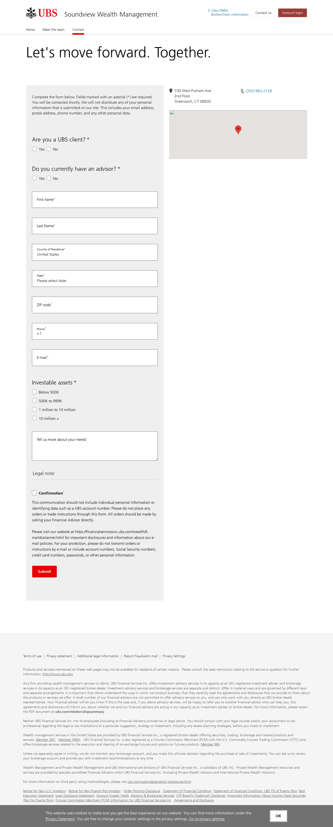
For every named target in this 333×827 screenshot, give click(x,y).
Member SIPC (46, 740)
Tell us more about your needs (61, 439)
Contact (78, 30)
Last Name (45, 225)
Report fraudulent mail (140, 656)
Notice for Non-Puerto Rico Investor (95, 791)
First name (45, 199)
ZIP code (44, 305)
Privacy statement (59, 656)
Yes (41, 149)
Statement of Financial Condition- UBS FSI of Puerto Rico (255, 791)
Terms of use (32, 656)
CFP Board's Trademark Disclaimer (200, 796)
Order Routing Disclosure (142, 791)
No (55, 149)
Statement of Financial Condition (187, 791)
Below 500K (49, 392)
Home (30, 30)
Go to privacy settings (207, 819)
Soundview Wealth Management (110, 14)
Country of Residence (50, 249)
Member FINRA (69, 740)
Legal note (43, 473)
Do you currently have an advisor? (74, 168)
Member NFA (210, 744)
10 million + (49, 418)
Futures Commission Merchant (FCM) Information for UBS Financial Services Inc (113, 800)
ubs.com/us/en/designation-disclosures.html (159, 782)
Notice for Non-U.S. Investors (44, 791)
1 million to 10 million (57, 409)
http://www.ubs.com (58, 674)
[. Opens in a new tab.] (41, 13)
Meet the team (54, 30)
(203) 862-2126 (259, 91)
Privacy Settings (174, 656)
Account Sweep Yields (112, 796)
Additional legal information (98, 656)
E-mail (42, 357)
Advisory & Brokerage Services (152, 796)
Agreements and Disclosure (194, 800)
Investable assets (52, 382)
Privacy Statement (60, 819)
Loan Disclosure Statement (75, 796)
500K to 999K (50, 401)
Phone (41, 329)
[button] (238, 129)
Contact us (263, 13)
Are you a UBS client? (59, 139)
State (40, 275)
